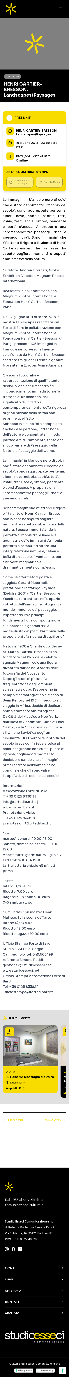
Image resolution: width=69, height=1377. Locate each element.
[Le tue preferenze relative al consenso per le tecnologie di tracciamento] (62, 1370)
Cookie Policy (46, 1370)
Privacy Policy (25, 1370)
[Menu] (60, 9)
